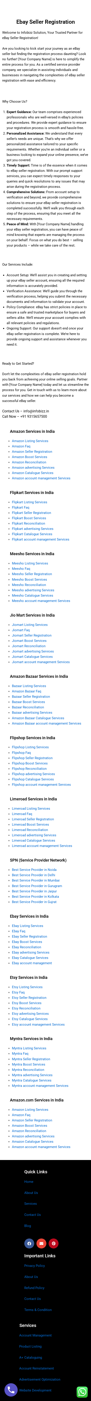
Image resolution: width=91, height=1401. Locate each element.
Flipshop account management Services (41, 785)
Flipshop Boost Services (30, 763)
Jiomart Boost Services (29, 641)
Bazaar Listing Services (29, 686)
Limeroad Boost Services (30, 825)
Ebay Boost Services (27, 942)
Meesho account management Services (41, 601)
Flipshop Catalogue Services (33, 779)
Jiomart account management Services (41, 662)
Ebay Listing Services (27, 926)
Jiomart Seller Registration (31, 635)
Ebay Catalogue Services (30, 958)
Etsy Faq (18, 992)
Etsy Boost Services (27, 1003)
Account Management (35, 1335)
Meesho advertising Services (33, 590)
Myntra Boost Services (28, 1064)
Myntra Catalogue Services (31, 1080)
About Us (31, 1193)
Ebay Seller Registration (29, 937)
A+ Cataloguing (30, 1358)
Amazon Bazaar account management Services (46, 723)
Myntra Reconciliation (28, 1070)
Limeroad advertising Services (34, 835)
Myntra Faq (20, 1054)
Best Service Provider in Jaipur (34, 891)
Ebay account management (32, 963)
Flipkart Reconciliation (28, 523)
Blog (27, 1226)
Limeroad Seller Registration (33, 819)
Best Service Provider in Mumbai (36, 880)
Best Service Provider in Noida (34, 870)
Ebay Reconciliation (26, 947)
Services (30, 1204)
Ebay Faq (18, 931)
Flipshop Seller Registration (32, 758)
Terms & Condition (38, 1310)
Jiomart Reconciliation (29, 646)
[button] (29, 1243)
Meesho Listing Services (30, 563)
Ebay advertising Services (30, 952)
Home (28, 1182)
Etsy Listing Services (27, 987)
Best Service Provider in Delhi (33, 875)
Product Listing (30, 1346)
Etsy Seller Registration (29, 998)
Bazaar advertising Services (32, 713)
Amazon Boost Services (29, 457)
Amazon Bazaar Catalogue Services (38, 718)
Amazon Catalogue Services (32, 473)
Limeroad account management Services (42, 846)
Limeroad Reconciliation (30, 830)
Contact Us (32, 1215)
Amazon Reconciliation (29, 462)
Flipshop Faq (21, 753)
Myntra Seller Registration (31, 1059)
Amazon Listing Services (30, 441)
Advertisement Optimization (39, 1379)
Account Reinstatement (36, 1368)
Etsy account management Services (38, 1025)
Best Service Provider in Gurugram (37, 886)
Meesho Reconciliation (29, 585)
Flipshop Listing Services (30, 747)
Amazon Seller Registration (32, 452)
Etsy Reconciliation (26, 1008)
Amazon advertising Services (33, 468)
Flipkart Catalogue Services (32, 534)
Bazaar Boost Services (28, 702)
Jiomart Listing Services (30, 625)
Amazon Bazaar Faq (26, 691)
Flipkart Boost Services (29, 518)
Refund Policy (34, 1288)
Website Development (35, 1390)
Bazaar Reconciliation (28, 707)
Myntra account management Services (40, 1086)
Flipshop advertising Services (33, 774)
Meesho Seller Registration (32, 574)
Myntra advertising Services (32, 1075)
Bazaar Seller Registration (31, 697)
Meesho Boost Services (29, 580)
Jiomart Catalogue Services (32, 657)
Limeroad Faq (22, 814)
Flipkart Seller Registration (31, 513)
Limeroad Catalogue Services (33, 841)
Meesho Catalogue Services (32, 596)
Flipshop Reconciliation (29, 769)
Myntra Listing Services (29, 1048)
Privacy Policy (34, 1266)
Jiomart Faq (21, 630)
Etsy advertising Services (30, 1014)
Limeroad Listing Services (31, 809)
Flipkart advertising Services (32, 529)
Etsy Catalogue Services (30, 1019)
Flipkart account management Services (40, 539)
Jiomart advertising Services (33, 651)
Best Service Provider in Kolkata (35, 897)
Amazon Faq (21, 446)
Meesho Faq (21, 569)
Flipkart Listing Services (29, 502)
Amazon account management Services (41, 478)
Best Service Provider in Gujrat (34, 902)
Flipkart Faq (20, 507)
